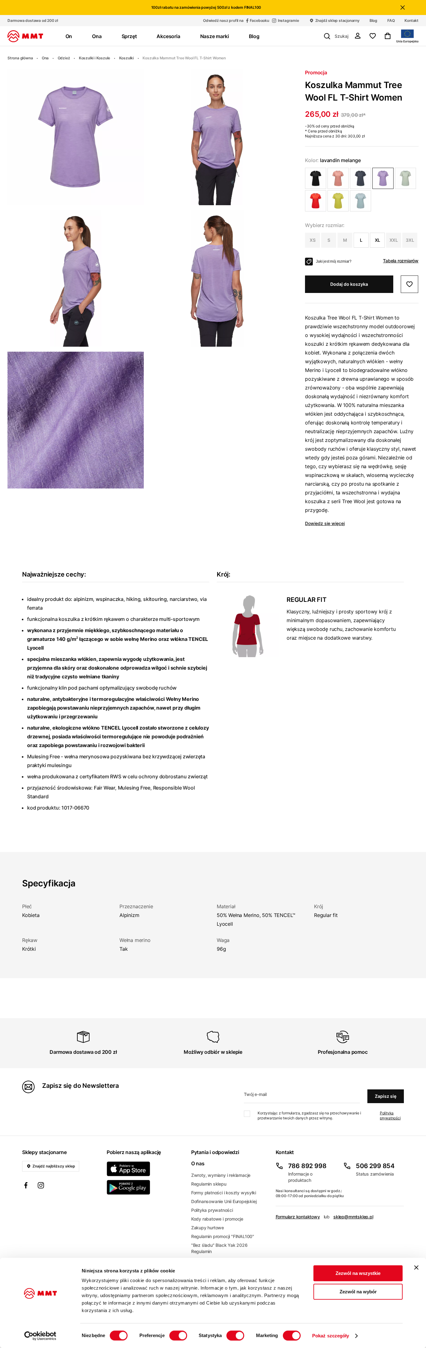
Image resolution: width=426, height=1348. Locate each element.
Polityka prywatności (390, 1115)
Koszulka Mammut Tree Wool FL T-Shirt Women (184, 58)
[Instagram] (41, 1186)
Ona (45, 58)
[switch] (178, 1336)
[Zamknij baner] (416, 1267)
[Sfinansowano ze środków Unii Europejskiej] (407, 36)
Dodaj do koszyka (349, 284)
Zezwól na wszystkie (358, 1273)
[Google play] (145, 1187)
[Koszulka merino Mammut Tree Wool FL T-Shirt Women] (315, 178)
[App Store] (145, 1169)
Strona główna (20, 58)
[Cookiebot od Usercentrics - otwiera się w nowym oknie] (40, 1336)
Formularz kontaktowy (298, 1216)
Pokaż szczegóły (330, 1335)
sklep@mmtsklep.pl (353, 1216)
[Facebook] (26, 1186)
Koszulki (126, 58)
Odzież (64, 58)
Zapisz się (385, 1096)
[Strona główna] (25, 36)
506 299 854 (375, 1166)
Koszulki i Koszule (94, 58)
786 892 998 (307, 1166)
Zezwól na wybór (358, 1291)
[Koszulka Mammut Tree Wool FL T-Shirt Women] (338, 178)
